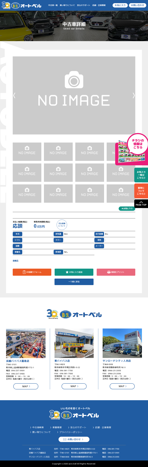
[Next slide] (134, 95)
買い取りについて (67, 5)
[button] (27, 152)
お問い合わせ (137, 5)
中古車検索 (38, 427)
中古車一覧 (53, 5)
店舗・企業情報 (99, 5)
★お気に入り (127, 208)
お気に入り (120, 5)
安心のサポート (83, 5)
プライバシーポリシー (70, 432)
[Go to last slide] (14, 95)
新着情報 (57, 427)
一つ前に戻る (74, 282)
